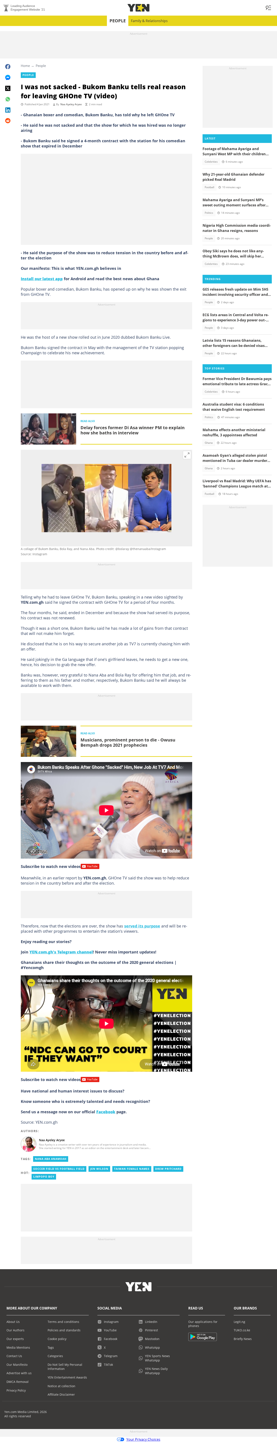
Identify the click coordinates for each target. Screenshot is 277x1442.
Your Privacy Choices (143, 1439)
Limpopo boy (43, 1176)
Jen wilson (99, 1169)
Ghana (209, 443)
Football (209, 187)
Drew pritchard (168, 1169)
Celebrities (211, 161)
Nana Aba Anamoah (50, 1159)
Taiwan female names (132, 1169)
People (118, 21)
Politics (209, 213)
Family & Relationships (149, 20)
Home (25, 65)
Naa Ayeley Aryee (71, 104)
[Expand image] (187, 455)
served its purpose (142, 926)
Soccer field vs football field (59, 1169)
